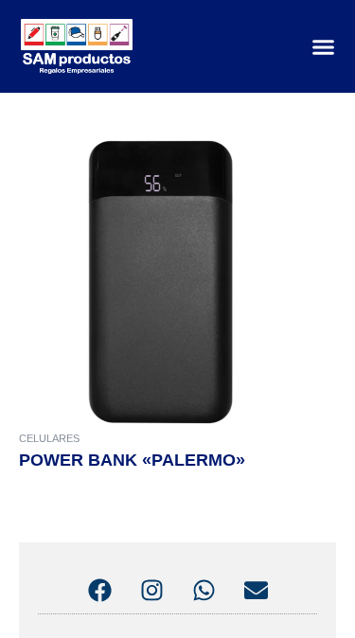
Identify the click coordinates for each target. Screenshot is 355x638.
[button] (324, 46)
